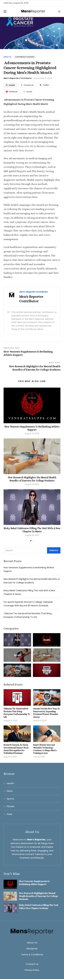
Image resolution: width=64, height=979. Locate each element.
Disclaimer (32, 948)
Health (7, 57)
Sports (10, 798)
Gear (9, 814)
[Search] (59, 11)
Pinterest (13, 91)
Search (53, 550)
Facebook (29, 85)
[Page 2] (33, 540)
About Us (32, 942)
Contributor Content (24, 57)
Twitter (46, 85)
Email (29, 91)
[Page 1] (30, 540)
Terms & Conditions (32, 954)
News (10, 791)
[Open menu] (6, 11)
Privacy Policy (32, 970)
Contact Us (32, 964)
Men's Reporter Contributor (18, 78)
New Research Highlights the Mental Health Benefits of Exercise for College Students (38, 896)
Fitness (10, 806)
